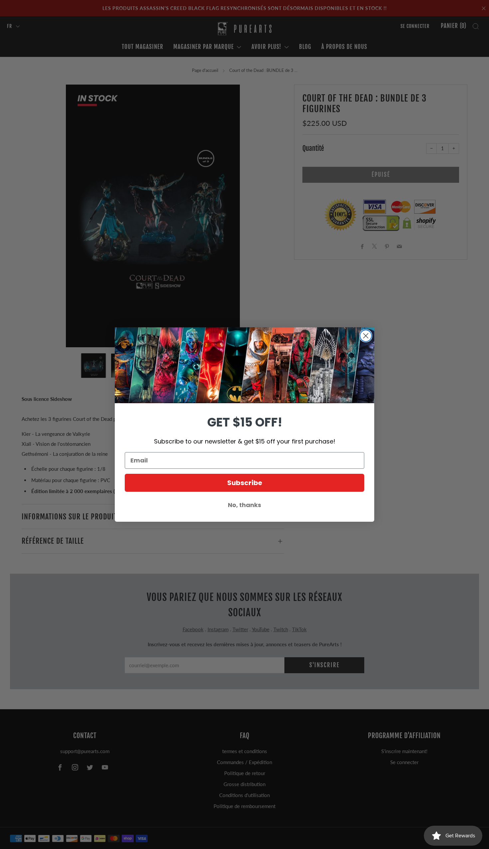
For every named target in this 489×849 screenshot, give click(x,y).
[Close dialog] (366, 336)
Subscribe (244, 482)
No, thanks (244, 505)
